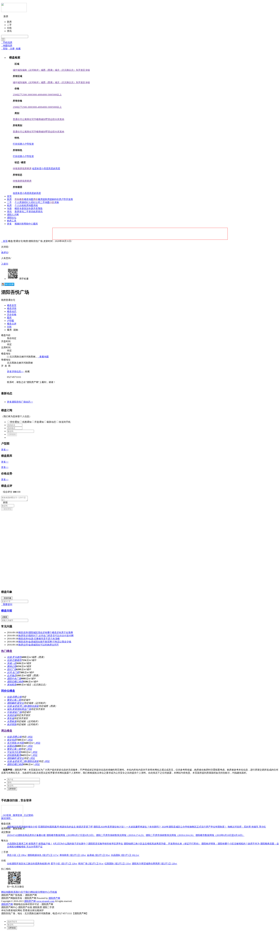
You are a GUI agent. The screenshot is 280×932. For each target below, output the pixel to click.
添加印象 (6, 598)
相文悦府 (11, 740)
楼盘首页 (11, 305)
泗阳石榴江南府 (15, 681)
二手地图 (45, 202)
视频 (17, 224)
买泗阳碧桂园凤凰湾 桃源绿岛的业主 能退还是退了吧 (65, 826)
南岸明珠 (11, 724)
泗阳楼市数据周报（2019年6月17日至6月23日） (70, 835)
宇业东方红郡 (14, 752)
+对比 (29, 737)
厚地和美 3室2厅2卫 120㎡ (73, 855)
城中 (15, 70)
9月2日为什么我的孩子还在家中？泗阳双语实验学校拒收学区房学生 (88, 843)
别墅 (45, 119)
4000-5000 (47, 94)
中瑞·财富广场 (14, 712)
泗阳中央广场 (14, 678)
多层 (39, 168)
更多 (9, 224)
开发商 (69, 199)
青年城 (10, 718)
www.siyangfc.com (45, 901)
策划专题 (28, 208)
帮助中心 (28, 224)
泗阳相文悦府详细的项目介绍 (22, 826)
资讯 (9, 211)
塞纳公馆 (11, 666)
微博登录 (16, 815)
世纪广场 (11, 669)
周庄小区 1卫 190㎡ (17, 855)
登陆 (4, 48)
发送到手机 (65, 422)
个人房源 (19, 202)
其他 (62, 119)
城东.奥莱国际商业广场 (19, 709)
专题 (9, 208)
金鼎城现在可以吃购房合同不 (38, 644)
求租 (35, 205)
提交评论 (6, 509)
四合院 (51, 119)
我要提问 (6, 604)
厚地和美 (11, 684)
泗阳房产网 (54, 898)
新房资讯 (19, 211)
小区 (52, 202)
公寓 (24, 119)
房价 (35, 199)
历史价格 (11, 314)
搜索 (4, 617)
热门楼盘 (6, 651)
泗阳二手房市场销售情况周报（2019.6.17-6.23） (120, 835)
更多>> (4, 449)
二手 (9, 202)
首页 (9, 196)
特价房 (57, 199)
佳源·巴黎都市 (14, 660)
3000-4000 (37, 94)
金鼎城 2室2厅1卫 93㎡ (98, 855)
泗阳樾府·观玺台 (15, 703)
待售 (15, 168)
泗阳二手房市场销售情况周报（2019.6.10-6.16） (170, 835)
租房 (9, 205)
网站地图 (5, 892)
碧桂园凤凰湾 (14, 755)
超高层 (56, 168)
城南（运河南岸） (31, 70)
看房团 (41, 199)
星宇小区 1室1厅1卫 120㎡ (64, 863)
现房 (24, 168)
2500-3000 (27, 94)
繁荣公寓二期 (14, 700)
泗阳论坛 (11, 217)
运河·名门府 (13, 672)
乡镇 (87, 70)
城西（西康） (48, 70)
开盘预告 (38, 208)
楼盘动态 (11, 311)
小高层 (44, 168)
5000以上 (57, 94)
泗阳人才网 (13, 214)
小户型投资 (28, 144)
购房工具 (11, 220)
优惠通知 (27, 422)
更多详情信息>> (15, 371)
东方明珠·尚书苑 (15, 743)
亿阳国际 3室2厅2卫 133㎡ (117, 863)
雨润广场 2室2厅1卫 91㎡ (91, 863)
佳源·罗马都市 (14, 657)
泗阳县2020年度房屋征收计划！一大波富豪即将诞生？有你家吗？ (127, 826)
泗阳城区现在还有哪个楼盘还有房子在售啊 (45, 632)
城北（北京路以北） (65, 70)
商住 (29, 119)
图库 (35, 224)
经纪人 (27, 202)
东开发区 (80, 70)
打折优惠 (17, 144)
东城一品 (11, 663)
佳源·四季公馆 (14, 697)
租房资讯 (38, 211)
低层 (34, 168)
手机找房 (6, 42)
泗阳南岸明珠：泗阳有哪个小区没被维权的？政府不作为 (230, 843)
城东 (20, 70)
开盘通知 (39, 422)
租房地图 (28, 205)
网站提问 (35, 892)
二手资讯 (28, 211)
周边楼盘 (6, 730)
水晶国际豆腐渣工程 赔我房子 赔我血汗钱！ (29, 843)
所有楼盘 (19, 199)
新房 (9, 199)
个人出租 (19, 205)
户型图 (10, 320)
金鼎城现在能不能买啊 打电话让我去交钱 (44, 641)
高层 (50, 168)
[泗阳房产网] (14, 11)
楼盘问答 (6, 610)
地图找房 (6, 45)
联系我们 (15, 892)
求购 (56, 202)
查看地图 (43, 356)
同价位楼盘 (8, 690)
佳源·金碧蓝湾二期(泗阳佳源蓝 (23, 706)
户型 (63, 199)
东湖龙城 (11, 715)
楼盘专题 (19, 208)
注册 (11, 48)
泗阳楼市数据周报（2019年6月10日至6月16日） (219, 835)
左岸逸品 (11, 675)
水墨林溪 (11, 721)
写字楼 (35, 119)
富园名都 (11, 746)
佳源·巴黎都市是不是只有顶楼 (39, 638)
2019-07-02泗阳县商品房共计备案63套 (26, 835)
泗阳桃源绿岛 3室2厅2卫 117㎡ (43, 855)
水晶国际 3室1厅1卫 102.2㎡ (125, 855)
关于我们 (25, 892)
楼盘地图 (28, 199)
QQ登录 (6, 815)
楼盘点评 (11, 323)
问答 (21, 224)
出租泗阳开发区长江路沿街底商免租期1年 (28, 863)
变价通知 (14, 422)
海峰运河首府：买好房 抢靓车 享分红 (247, 826)
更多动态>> (20, 402)
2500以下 (17, 94)
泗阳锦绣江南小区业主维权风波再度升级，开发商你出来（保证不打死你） (162, 843)
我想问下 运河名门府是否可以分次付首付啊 (46, 635)
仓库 (57, 119)
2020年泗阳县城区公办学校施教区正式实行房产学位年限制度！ (194, 826)
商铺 (40, 119)
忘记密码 (27, 815)
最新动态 (51, 422)
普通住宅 (17, 119)
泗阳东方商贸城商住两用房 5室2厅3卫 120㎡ (154, 863)
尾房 (29, 168)
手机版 (53, 892)
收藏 (18, 48)
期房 (20, 168)
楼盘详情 (11, 308)
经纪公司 (35, 202)
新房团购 (49, 199)
